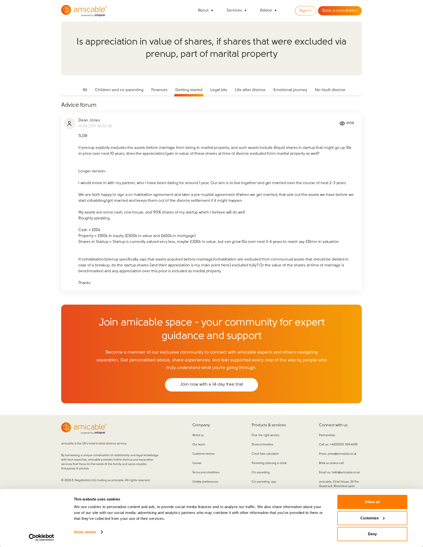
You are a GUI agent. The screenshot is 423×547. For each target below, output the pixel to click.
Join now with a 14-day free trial (211, 384)
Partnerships (327, 435)
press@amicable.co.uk (342, 453)
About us (198, 435)
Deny (372, 534)
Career (197, 463)
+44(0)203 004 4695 (343, 444)
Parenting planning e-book (269, 463)
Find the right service (265, 435)
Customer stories (203, 453)
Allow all (372, 502)
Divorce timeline (262, 444)
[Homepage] (84, 11)
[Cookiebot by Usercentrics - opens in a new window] (41, 537)
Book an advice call (331, 463)
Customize (369, 518)
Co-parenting (261, 472)
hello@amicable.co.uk (346, 472)
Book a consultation (339, 11)
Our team (198, 444)
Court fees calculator (265, 453)
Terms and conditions (205, 472)
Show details (85, 532)
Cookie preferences (205, 481)
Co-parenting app (264, 481)
